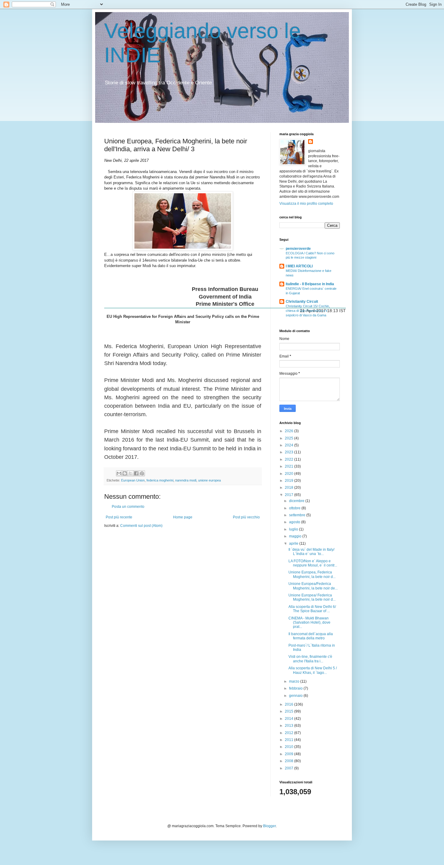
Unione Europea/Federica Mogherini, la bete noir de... (313, 586)
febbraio (296, 688)
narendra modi (185, 480)
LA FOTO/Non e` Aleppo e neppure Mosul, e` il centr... (312, 563)
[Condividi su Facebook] (136, 473)
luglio (294, 529)
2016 (289, 704)
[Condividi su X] (130, 473)
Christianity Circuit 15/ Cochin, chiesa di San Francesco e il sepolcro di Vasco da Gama (308, 310)
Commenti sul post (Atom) (141, 526)
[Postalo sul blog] (125, 473)
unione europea (209, 480)
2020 (289, 474)
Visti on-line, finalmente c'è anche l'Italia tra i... (310, 658)
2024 (289, 445)
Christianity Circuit (302, 301)
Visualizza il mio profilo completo (306, 203)
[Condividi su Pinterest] (142, 473)
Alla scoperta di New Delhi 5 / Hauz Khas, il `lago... (312, 670)
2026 (289, 431)
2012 (289, 733)
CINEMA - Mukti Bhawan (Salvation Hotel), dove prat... (309, 622)
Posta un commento (128, 506)
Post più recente (119, 517)
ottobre (295, 508)
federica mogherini (159, 480)
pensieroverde (298, 248)
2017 (289, 495)
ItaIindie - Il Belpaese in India (310, 284)
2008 (289, 761)
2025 (289, 438)
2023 (289, 452)
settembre (297, 515)
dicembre (297, 501)
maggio (295, 536)
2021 (289, 466)
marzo (294, 681)
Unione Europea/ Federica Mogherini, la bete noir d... (312, 597)
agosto (295, 522)
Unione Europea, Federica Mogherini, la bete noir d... (312, 574)
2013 (289, 725)
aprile (294, 543)
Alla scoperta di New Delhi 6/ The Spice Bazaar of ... (312, 609)
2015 (289, 711)
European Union (133, 480)
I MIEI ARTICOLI (299, 266)
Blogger (269, 826)
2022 (289, 459)
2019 (289, 480)
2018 (289, 487)
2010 (289, 747)
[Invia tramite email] (119, 473)
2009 (289, 754)
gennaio (296, 696)
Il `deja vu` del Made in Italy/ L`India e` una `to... (311, 551)
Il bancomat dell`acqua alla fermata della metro (310, 636)
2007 (289, 768)
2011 (289, 740)
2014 (289, 718)
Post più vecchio (246, 517)
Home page (182, 517)
